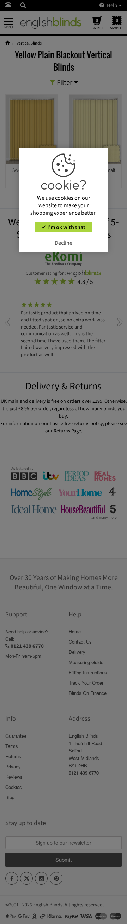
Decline (63, 242)
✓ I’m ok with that (63, 227)
